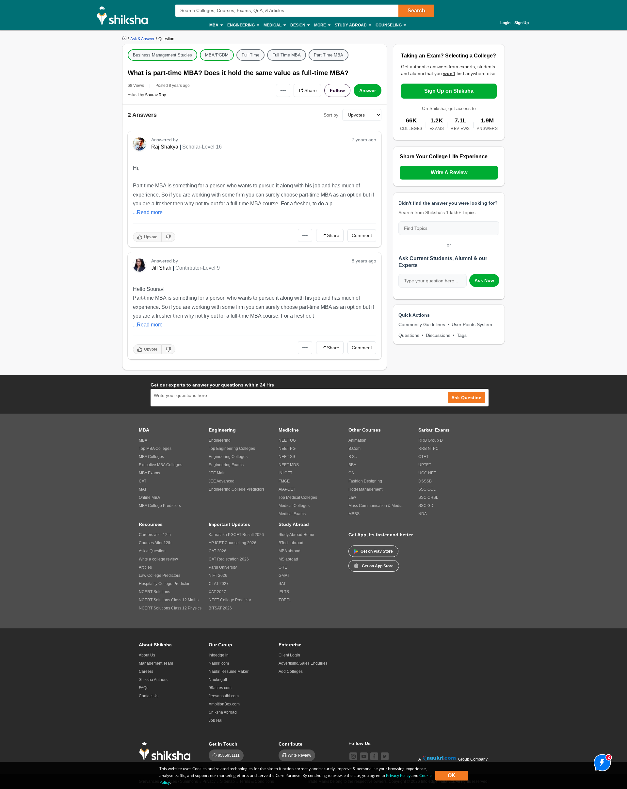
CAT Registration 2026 (229, 559)
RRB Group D (430, 440)
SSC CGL (427, 489)
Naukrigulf (218, 679)
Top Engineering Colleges (232, 448)
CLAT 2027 (219, 583)
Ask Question (466, 397)
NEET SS (287, 456)
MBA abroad (289, 551)
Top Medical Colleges (298, 497)
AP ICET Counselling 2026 (232, 543)
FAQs (143, 688)
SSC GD (425, 505)
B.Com (354, 448)
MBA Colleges (151, 456)
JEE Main (217, 473)
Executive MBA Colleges (160, 465)
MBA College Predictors (160, 505)
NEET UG (287, 440)
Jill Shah (161, 268)
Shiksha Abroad (223, 712)
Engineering (220, 440)
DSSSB (425, 481)
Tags (462, 335)
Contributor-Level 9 (197, 268)
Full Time (250, 55)
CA (351, 473)
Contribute (290, 744)
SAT (282, 583)
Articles (145, 567)
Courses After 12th (155, 543)
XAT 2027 (217, 592)
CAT (142, 481)
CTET (423, 456)
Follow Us (359, 743)
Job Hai (215, 720)
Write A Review (449, 172)
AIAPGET (287, 489)
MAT (143, 489)
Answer (367, 90)
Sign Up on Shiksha (449, 91)
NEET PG (287, 448)
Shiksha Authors (153, 679)
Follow (337, 90)
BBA (352, 465)
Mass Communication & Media (375, 505)
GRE (283, 567)
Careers (146, 671)
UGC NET (427, 473)
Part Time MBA (328, 55)
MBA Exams (149, 473)
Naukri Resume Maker (229, 671)
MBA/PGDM (217, 55)
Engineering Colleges (228, 456)
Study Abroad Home (296, 534)
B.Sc (352, 456)
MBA (143, 440)
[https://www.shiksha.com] (125, 38)
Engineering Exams (226, 465)
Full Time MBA (286, 55)
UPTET (424, 465)
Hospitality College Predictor (164, 583)
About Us (147, 655)
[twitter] (384, 756)
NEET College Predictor (230, 600)
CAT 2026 (217, 551)
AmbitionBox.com (224, 704)
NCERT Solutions (154, 592)
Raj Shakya (164, 147)
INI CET (285, 473)
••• (283, 90)
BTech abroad (291, 543)
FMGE (284, 481)
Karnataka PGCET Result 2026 (236, 534)
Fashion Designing (365, 481)
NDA (422, 514)
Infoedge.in (219, 655)
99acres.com (220, 688)
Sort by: (332, 115)
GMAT (284, 575)
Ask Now (484, 280)
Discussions (438, 335)
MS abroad (288, 559)
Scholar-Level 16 (202, 147)
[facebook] (374, 756)
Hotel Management (365, 489)
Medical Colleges (294, 505)
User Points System (472, 324)
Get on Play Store (377, 551)
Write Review (299, 755)
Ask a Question (152, 551)
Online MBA (149, 497)
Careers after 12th (155, 534)
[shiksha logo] (167, 751)
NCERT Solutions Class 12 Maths (169, 600)
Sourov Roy (155, 95)
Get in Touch (223, 744)
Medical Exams (292, 514)
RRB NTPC (428, 448)
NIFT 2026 (218, 575)
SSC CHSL (428, 497)
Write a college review (158, 559)
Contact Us (148, 696)
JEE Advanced (221, 481)
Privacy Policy (398, 775)
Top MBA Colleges (155, 448)
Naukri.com (219, 663)
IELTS (284, 592)
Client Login (289, 655)
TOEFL (285, 600)
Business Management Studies (162, 55)
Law (352, 497)
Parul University (223, 567)
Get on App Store (378, 566)
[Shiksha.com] (124, 15)
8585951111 (229, 755)
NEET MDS (289, 465)
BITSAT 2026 (220, 608)
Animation (357, 440)
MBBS (354, 514)
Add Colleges (291, 671)
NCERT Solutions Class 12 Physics (170, 608)
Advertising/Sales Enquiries (303, 663)
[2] (600, 761)
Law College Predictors (159, 575)
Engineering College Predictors (237, 489)
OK (452, 775)
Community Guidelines (421, 324)
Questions (408, 335)
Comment (362, 235)
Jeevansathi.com (224, 696)
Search (416, 10)
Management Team (156, 663)
